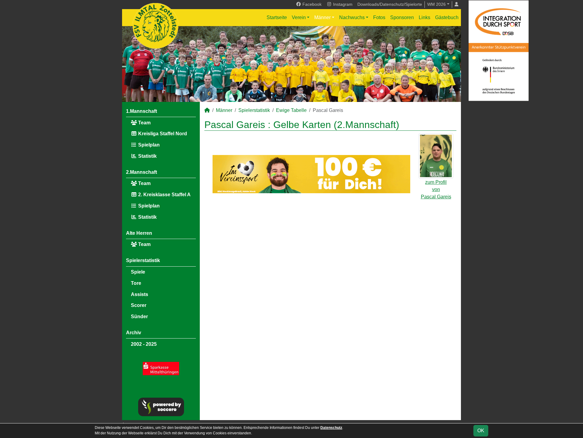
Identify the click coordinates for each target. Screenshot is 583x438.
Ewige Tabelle (291, 110)
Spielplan (148, 144)
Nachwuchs (352, 17)
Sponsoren (402, 17)
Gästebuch (447, 17)
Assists (139, 294)
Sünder (139, 316)
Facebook (311, 4)
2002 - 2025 (144, 344)
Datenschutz (331, 428)
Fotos (379, 17)
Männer (322, 17)
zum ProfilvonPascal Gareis (436, 189)
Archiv (133, 332)
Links (424, 17)
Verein (299, 17)
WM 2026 (436, 4)
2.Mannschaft (141, 172)
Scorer (138, 305)
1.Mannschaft (141, 111)
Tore (136, 283)
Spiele (138, 272)
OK (480, 430)
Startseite (277, 17)
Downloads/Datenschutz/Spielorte (389, 4)
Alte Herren (139, 233)
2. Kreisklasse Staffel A (164, 194)
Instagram (342, 4)
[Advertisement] (330, 250)
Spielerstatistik (143, 260)
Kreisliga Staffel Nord (162, 133)
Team (144, 122)
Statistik (147, 156)
